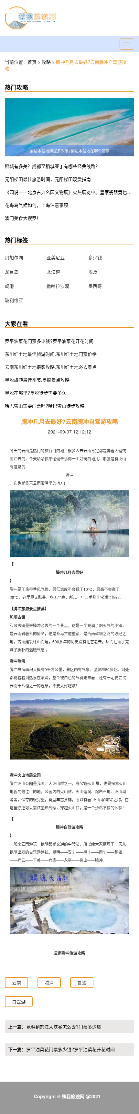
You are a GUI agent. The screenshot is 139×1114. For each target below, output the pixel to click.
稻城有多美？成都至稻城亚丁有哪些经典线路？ (52, 166)
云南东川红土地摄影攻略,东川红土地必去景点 (51, 367)
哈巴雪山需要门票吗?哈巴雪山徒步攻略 (44, 405)
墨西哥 (95, 286)
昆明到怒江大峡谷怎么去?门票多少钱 (63, 1026)
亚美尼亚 (56, 257)
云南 (16, 982)
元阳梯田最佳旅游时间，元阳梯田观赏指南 (48, 179)
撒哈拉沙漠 (58, 286)
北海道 (53, 271)
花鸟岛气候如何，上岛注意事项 (36, 205)
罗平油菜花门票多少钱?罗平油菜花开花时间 (49, 341)
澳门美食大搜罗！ (23, 218)
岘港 (9, 286)
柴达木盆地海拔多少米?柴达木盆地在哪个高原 (70, 150)
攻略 (47, 62)
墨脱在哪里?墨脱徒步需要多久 (35, 392)
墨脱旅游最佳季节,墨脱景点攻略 (37, 380)
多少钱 (95, 257)
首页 (32, 62)
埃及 (92, 271)
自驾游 (19, 1001)
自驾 (81, 982)
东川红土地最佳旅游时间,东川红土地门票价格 (51, 354)
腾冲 (49, 982)
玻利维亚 (14, 300)
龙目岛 (11, 271)
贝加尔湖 (14, 257)
